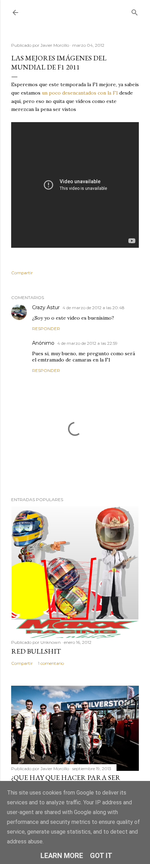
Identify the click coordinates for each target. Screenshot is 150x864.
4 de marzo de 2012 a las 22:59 (87, 343)
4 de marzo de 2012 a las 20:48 (93, 307)
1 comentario (51, 663)
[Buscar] (134, 11)
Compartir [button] (22, 272)
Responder (46, 328)
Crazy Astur (46, 307)
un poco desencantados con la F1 (79, 93)
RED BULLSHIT (36, 651)
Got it (101, 855)
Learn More (61, 855)
